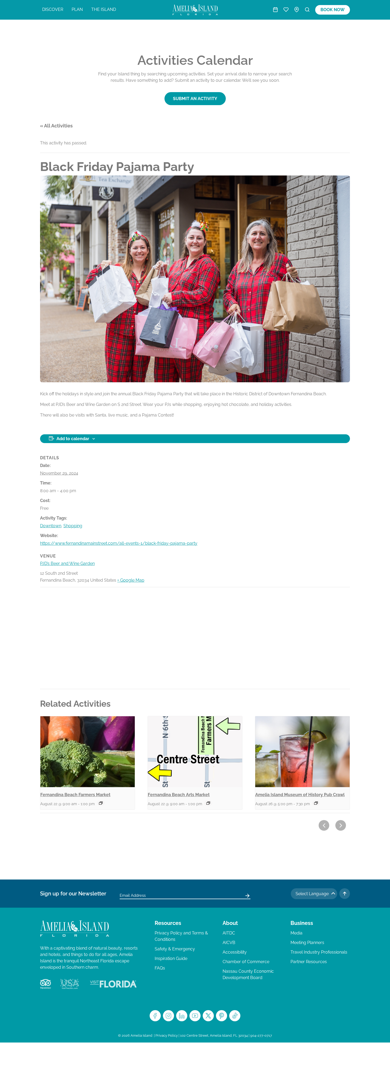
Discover (52, 9)
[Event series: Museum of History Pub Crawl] (316, 803)
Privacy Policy (166, 1035)
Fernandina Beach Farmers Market (75, 794)
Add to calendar (73, 438)
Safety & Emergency (175, 948)
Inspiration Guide (171, 958)
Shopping (72, 525)
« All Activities (56, 125)
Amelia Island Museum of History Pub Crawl (300, 794)
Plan (77, 9)
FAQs (160, 968)
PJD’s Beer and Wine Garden (67, 563)
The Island (103, 9)
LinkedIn (181, 1015)
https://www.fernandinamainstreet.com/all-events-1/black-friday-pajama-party (118, 543)
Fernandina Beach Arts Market (179, 794)
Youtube (195, 1015)
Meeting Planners (307, 942)
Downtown (50, 525)
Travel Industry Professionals (319, 952)
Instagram (168, 1015)
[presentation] (87, 751)
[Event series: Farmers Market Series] (101, 803)
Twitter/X (208, 1015)
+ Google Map (130, 580)
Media (296, 933)
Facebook (155, 1015)
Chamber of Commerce (246, 961)
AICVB (229, 942)
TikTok (234, 1015)
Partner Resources (309, 961)
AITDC (229, 933)
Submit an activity (195, 98)
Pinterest (221, 1015)
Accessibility (235, 952)
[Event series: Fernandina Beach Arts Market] (208, 803)
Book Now (332, 9)
